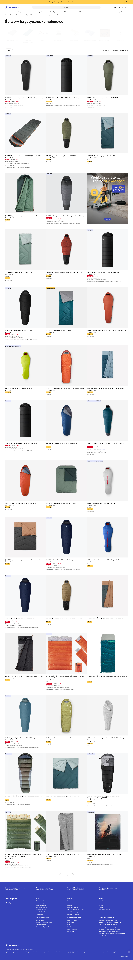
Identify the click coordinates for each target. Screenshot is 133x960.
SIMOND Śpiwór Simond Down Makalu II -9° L (101, 503)
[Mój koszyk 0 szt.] (126, 7)
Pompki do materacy (105, 40)
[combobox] (120, 50)
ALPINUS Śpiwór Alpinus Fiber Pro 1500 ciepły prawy (62, 560)
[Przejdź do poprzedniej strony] (61, 875)
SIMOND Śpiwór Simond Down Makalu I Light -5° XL (103, 560)
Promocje (71, 12)
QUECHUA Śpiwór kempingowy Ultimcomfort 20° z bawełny (106, 618)
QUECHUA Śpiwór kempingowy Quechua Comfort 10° (62, 796)
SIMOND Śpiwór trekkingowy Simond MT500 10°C (20, 503)
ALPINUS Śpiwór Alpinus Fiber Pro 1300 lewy (18, 330)
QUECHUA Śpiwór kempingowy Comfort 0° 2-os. (61, 503)
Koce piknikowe (58, 40)
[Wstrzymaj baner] (124, 2)
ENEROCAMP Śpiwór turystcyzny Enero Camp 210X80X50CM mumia (23, 797)
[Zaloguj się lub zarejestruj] (122, 7)
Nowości (78, 12)
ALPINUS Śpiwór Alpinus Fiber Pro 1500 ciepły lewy (20, 618)
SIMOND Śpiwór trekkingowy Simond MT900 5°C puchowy (64, 618)
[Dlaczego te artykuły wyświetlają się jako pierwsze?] (103, 50)
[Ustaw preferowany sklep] (115, 7)
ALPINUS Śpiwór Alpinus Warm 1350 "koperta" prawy (62, 98)
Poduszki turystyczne (90, 40)
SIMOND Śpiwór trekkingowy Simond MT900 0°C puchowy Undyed (105, 739)
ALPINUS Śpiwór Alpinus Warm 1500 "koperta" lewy (103, 272)
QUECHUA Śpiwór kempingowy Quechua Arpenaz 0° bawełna (24, 676)
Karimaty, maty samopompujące (28, 41)
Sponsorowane (91, 173)
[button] (18, 103)
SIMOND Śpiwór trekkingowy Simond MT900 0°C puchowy (64, 156)
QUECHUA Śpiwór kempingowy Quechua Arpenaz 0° (21, 216)
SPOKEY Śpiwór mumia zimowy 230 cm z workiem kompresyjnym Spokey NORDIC (103, 797)
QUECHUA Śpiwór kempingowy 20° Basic (59, 330)
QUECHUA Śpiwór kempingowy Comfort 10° (101, 156)
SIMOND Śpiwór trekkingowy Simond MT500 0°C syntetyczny (106, 98)
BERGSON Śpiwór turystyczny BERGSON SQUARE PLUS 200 (23, 156)
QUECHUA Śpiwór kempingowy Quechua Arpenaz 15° (62, 854)
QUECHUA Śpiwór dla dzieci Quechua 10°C (59, 738)
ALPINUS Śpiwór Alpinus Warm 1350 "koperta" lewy (21, 443)
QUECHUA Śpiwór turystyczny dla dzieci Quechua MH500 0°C (65, 388)
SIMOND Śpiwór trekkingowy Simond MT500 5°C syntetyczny (24, 98)
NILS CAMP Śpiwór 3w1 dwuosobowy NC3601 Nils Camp (104, 854)
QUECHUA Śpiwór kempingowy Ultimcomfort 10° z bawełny (105, 388)
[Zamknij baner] (127, 2)
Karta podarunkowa (121, 12)
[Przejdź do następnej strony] (72, 875)
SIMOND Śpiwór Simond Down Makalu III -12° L (19, 388)
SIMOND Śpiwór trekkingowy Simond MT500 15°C (61, 443)
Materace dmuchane (12, 40)
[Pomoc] (119, 7)
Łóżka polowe (74, 40)
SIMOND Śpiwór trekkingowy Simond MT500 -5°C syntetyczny (106, 330)
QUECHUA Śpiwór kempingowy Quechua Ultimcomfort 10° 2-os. (25, 560)
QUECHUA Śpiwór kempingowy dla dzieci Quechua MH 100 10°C (107, 676)
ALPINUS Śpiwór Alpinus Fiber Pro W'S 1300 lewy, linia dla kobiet (25, 738)
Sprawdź (108, 219)
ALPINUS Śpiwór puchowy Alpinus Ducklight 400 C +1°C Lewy (65, 216)
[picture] (25, 75)
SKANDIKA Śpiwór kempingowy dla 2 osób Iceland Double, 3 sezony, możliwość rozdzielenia (65, 677)
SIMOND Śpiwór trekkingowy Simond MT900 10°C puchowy (64, 272)
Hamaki (43, 40)
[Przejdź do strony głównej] (12, 7)
